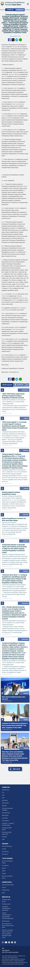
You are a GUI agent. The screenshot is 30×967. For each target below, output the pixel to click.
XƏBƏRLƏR (20, 385)
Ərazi (3, 795)
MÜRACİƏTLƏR (6, 897)
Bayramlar (4, 805)
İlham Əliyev (16, 5)
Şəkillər (3, 871)
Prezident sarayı (5, 890)
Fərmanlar (20, 9)
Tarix (3, 792)
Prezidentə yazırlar (6, 904)
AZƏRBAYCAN (6, 787)
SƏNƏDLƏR (10, 9)
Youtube (6, 942)
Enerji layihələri (5, 820)
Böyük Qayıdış (5, 815)
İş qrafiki (4, 849)
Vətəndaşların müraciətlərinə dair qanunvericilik (6, 908)
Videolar (4, 873)
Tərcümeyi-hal (5, 851)
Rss (15, 942)
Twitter (12, 942)
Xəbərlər (4, 868)
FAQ (3, 948)
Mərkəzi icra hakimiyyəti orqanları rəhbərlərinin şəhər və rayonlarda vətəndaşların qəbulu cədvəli (7, 933)
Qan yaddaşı (5, 818)
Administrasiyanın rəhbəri (8, 884)
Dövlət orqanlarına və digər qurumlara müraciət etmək (8, 925)
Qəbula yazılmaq (5, 921)
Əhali (3, 797)
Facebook (9, 942)
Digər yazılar (16, 769)
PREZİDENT (5, 843)
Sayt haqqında (5, 950)
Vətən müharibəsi (6, 813)
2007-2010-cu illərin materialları (10, 952)
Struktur (4, 887)
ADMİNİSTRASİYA (7, 882)
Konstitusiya (5, 800)
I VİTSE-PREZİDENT (7, 858)
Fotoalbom (4, 837)
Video (3, 839)
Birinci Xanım (5, 854)
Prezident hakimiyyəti (7, 846)
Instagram (3, 942)
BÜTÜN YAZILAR (7, 385)
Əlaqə (3, 892)
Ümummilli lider (5, 790)
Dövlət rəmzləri (5, 803)
